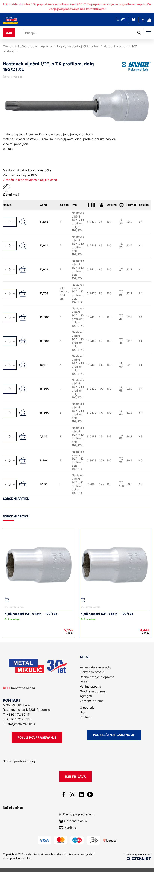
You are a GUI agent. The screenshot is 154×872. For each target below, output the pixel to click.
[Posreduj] (139, 33)
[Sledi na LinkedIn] (81, 795)
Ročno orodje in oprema (35, 46)
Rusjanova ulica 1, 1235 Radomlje (27, 709)
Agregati (86, 696)
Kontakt (85, 717)
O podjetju (87, 707)
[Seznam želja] (133, 20)
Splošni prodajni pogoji (19, 761)
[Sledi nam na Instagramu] (72, 795)
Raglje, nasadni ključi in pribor (77, 46)
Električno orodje (92, 672)
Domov (8, 46)
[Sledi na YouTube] (90, 795)
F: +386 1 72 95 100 (17, 719)
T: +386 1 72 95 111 (17, 714)
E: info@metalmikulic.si (19, 724)
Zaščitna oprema (91, 701)
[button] (149, 20)
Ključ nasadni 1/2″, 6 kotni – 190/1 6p (30, 614)
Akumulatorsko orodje (95, 667)
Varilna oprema (90, 686)
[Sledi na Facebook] (64, 795)
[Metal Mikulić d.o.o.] (23, 20)
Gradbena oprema (93, 691)
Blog (83, 712)
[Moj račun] (143, 20)
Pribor (84, 682)
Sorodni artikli (16, 498)
